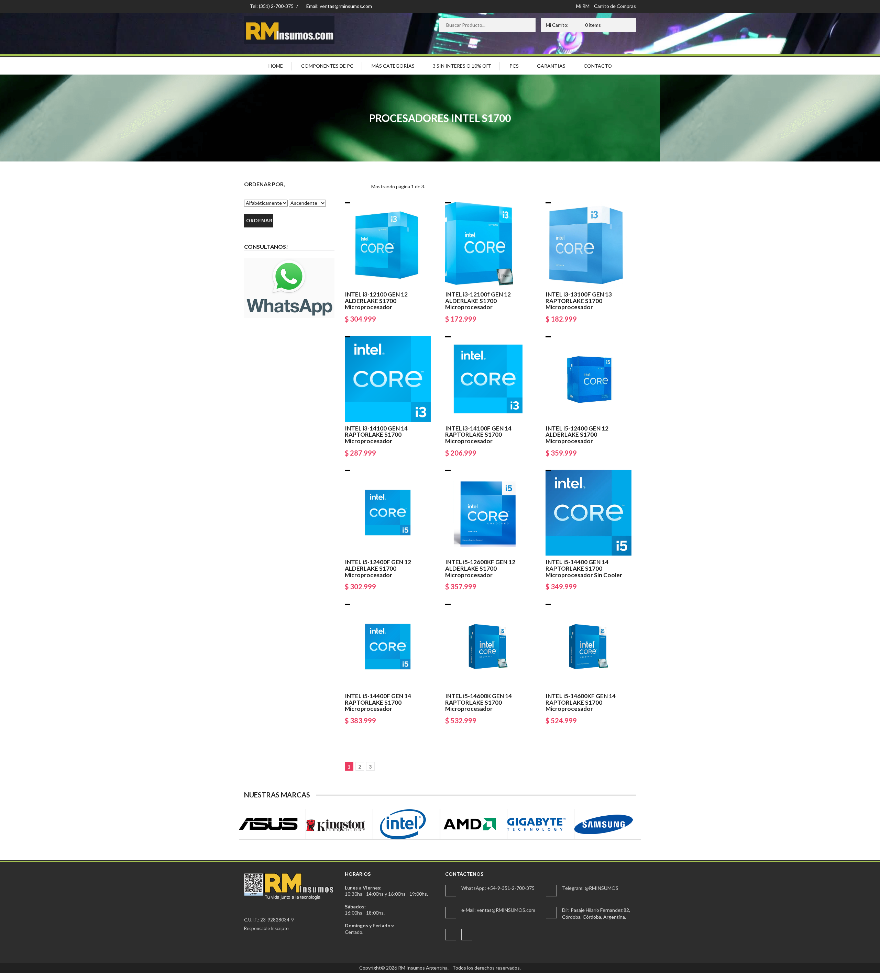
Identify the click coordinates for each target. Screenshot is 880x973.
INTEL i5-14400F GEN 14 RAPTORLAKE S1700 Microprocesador (378, 702)
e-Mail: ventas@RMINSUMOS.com (498, 910)
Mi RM (583, 6)
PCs (514, 66)
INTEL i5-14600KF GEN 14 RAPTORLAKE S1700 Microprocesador (581, 702)
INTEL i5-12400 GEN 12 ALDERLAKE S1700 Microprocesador (577, 435)
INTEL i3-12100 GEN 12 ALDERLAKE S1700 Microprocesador (376, 301)
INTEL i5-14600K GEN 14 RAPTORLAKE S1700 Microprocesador (478, 702)
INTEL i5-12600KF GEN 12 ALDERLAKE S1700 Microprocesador (480, 568)
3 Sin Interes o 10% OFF (462, 66)
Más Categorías (393, 66)
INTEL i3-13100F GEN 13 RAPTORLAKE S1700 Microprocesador (579, 301)
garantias (551, 66)
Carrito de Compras (615, 6)
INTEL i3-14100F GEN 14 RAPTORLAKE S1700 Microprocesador (478, 435)
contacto (598, 66)
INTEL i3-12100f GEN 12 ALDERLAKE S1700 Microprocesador (478, 301)
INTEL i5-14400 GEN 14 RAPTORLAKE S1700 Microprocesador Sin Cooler (584, 568)
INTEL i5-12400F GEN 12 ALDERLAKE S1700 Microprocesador (378, 568)
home (275, 66)
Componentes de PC (327, 66)
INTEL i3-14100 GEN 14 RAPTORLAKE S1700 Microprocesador (376, 435)
